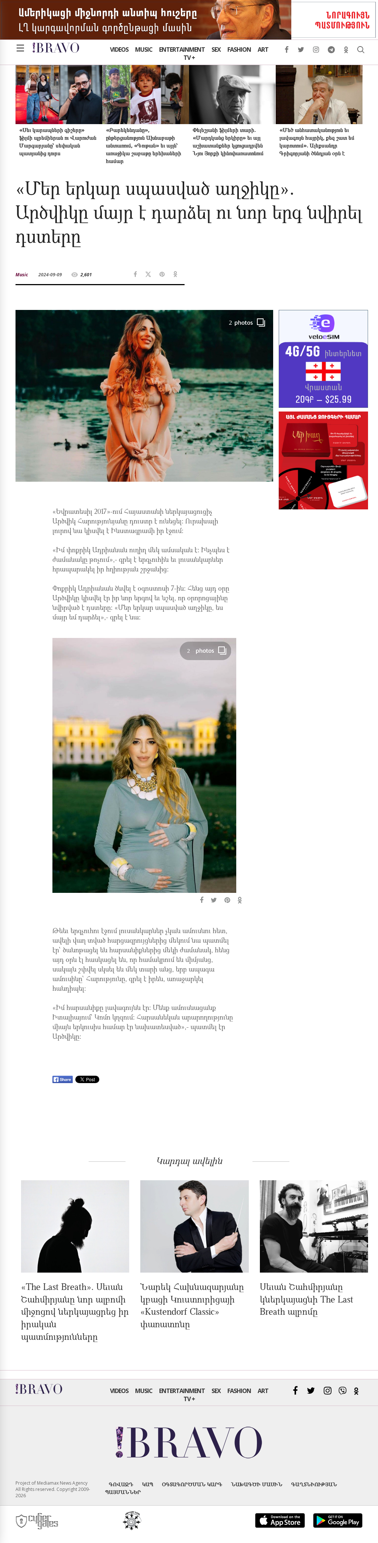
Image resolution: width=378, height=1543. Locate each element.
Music (143, 49)
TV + (189, 58)
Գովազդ (121, 1484)
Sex (216, 49)
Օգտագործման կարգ (192, 1484)
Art (263, 49)
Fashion (239, 49)
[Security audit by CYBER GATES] (37, 1521)
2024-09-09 (50, 275)
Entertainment (182, 49)
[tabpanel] (144, 772)
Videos (119, 49)
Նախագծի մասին (256, 1484)
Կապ (147, 1484)
